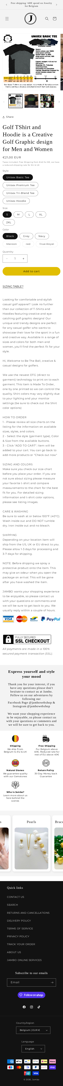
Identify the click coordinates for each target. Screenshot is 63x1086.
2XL (8, 222)
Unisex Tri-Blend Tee (20, 193)
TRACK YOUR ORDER (21, 944)
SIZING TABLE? (13, 286)
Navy (41, 236)
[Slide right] (59, 102)
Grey (26, 236)
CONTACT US (15, 897)
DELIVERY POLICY (19, 920)
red (30, 244)
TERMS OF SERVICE (20, 928)
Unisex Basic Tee (17, 177)
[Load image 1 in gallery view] (16, 101)
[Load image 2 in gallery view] (31, 101)
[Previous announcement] (6, 5)
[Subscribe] (52, 982)
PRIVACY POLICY (18, 936)
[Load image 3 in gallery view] (47, 101)
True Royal (48, 244)
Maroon (13, 244)
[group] (32, 843)
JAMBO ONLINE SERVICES (24, 960)
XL (41, 214)
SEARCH (12, 904)
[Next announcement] (56, 5)
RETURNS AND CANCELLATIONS (28, 912)
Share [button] (10, 116)
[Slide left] (4, 102)
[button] (7, 18)
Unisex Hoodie (16, 200)
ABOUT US (14, 952)
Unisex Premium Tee (20, 185)
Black (10, 236)
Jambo (36, 1079)
